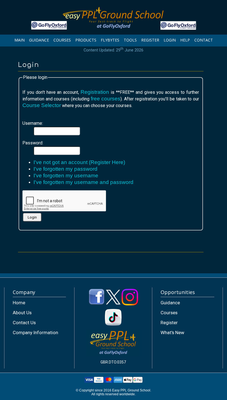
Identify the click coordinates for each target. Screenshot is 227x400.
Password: (32, 143)
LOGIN (170, 40)
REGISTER (150, 40)
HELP (185, 40)
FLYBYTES (110, 40)
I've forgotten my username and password (83, 182)
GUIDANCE (39, 40)
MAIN (19, 40)
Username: (32, 123)
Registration (95, 92)
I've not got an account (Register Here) (79, 162)
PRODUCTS (85, 40)
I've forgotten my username (65, 175)
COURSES (62, 40)
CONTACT (203, 40)
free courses (106, 99)
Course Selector (41, 105)
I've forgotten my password (65, 169)
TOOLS (130, 40)
